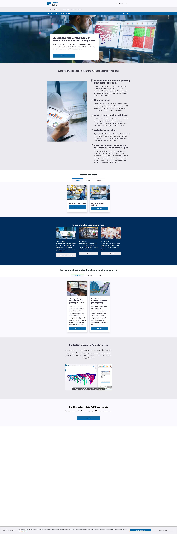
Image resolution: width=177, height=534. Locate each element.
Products (49, 9)
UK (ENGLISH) (118, 3)
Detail (88, 180)
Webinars (89, 275)
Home (48, 13)
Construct (99, 180)
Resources (64, 9)
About (79, 9)
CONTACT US (125, 13)
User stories (77, 275)
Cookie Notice (23, 531)
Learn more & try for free (66, 255)
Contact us (64, 56)
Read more (77, 207)
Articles (101, 275)
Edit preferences (163, 530)
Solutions (56, 9)
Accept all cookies (140, 530)
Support (72, 9)
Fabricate (77, 180)
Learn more (88, 253)
